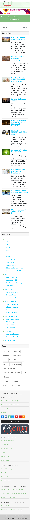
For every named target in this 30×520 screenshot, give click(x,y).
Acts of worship (17, 355)
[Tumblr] (9, 416)
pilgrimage (7, 377)
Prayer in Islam (6, 477)
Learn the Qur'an (6, 481)
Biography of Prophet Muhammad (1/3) (19, 151)
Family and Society (13, 304)
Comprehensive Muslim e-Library (11, 510)
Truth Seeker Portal (7, 409)
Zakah (8, 250)
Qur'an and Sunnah (13, 334)
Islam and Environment (14, 268)
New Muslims (5, 473)
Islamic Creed (9, 274)
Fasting (8, 242)
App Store (16, 421)
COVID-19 (6, 355)
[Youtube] (16, 416)
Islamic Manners (12, 307)
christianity (22, 385)
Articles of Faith (11, 280)
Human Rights (11, 265)
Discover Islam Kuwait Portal (10, 405)
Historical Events (12, 292)
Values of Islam (11, 310)
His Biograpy (10, 322)
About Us (13, 516)
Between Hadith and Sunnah (18, 100)
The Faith (4, 452)
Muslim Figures (11, 295)
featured (6, 351)
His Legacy (10, 325)
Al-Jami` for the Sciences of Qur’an (12, 489)
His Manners (10, 327)
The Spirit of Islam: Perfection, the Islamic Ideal (19, 132)
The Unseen (10, 286)
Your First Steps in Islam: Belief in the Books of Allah (18, 79)
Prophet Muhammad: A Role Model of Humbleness (18, 171)
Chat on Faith (5, 460)
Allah (24, 373)
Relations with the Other (14, 271)
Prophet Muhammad (12, 319)
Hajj (7, 244)
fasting (5, 364)
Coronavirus (9, 254)
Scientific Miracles (12, 337)
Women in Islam (12, 313)
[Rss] (23, 416)
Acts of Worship (10, 239)
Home (8, 516)
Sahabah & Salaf (11, 298)
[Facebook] (6, 416)
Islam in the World (11, 259)
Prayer (8, 247)
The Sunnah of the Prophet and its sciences (14, 493)
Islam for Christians (7, 440)
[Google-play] (20, 416)
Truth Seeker (5, 444)
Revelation (8, 331)
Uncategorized (10, 340)
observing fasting (9, 385)
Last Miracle (5, 456)
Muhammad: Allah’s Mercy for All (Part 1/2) (19, 191)
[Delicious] (2, 416)
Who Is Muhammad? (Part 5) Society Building (18, 211)
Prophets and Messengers (15, 283)
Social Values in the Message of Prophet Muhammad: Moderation (18, 123)
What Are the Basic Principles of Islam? (18, 38)
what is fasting (15, 364)
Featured (8, 257)
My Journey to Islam (12, 316)
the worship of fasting (11, 381)
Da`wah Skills (5, 506)
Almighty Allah (11, 277)
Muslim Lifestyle (11, 301)
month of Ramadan (9, 368)
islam (5, 360)
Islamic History (10, 289)
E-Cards (3, 412)
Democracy (10, 262)
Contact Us (21, 516)
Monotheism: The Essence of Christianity (17, 58)
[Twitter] (12, 416)
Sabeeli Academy (6, 469)
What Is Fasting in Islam (11, 373)
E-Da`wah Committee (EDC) (9, 401)
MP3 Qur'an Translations (8, 497)
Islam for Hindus (6, 448)
